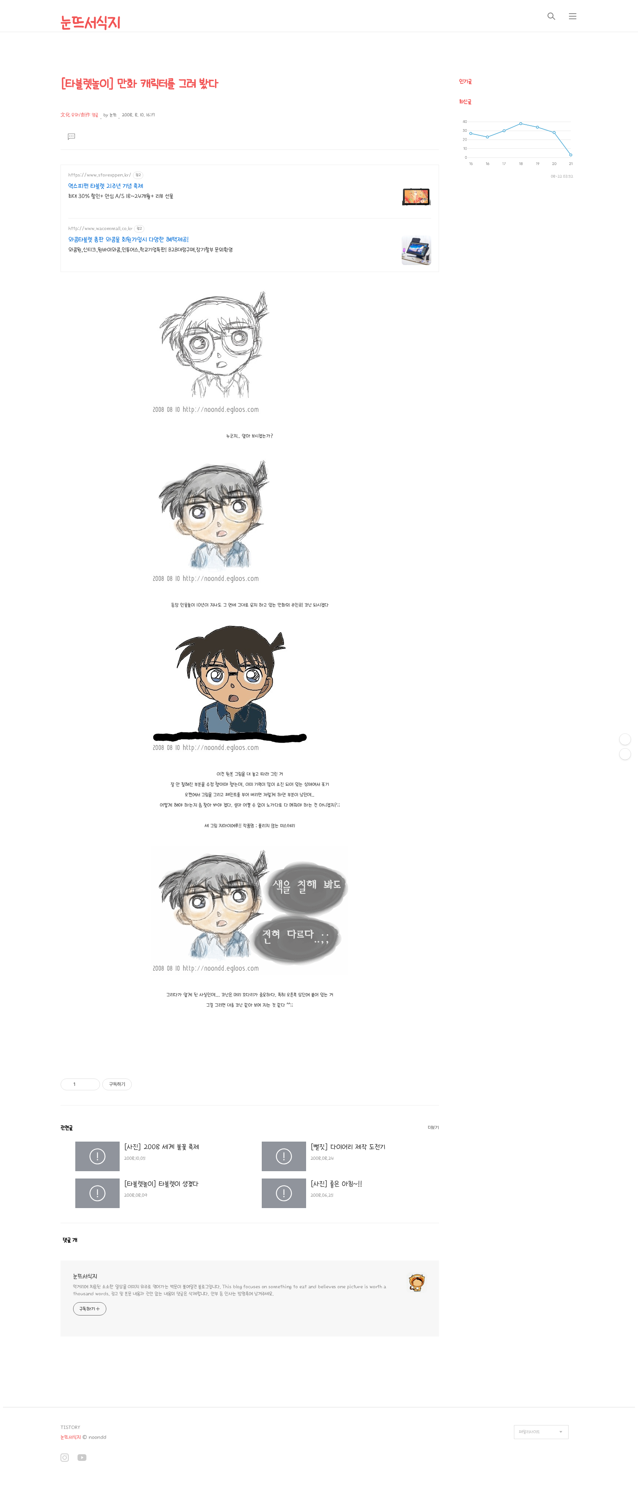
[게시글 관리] (91, 1084)
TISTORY (70, 1427)
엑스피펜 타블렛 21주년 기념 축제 (105, 186)
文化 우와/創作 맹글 (79, 115)
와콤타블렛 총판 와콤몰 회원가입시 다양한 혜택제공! (128, 240)
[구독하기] (625, 754)
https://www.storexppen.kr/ (99, 175)
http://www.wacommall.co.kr (100, 228)
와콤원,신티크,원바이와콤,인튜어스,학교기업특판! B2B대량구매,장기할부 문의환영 (150, 249)
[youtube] (82, 1458)
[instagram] (65, 1458)
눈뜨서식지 (91, 22)
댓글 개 (70, 1239)
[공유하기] (82, 1084)
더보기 (433, 1127)
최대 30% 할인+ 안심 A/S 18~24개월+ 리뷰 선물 (121, 196)
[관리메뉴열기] (625, 739)
